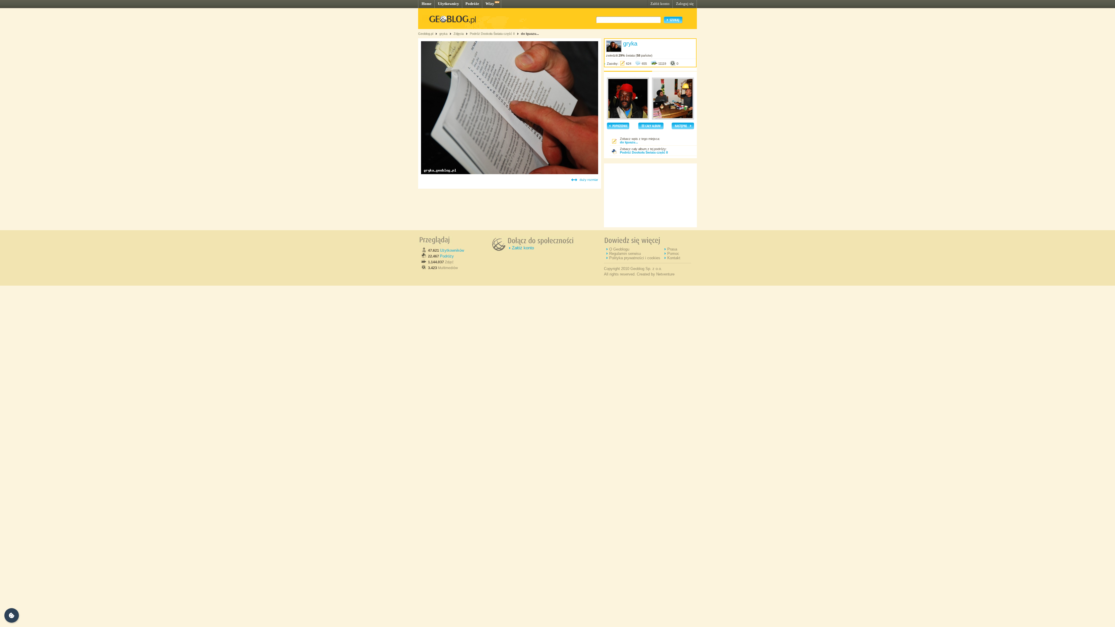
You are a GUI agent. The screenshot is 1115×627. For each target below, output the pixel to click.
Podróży (447, 256)
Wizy (489, 3)
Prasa (672, 249)
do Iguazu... (530, 33)
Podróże (472, 3)
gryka (443, 33)
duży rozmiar (589, 179)
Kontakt (673, 258)
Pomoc (673, 253)
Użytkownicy (448, 3)
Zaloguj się (685, 3)
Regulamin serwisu (625, 253)
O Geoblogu (619, 249)
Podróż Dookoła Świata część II (492, 33)
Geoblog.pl (425, 33)
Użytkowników (452, 250)
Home (426, 3)
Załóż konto (660, 3)
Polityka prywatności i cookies (634, 258)
